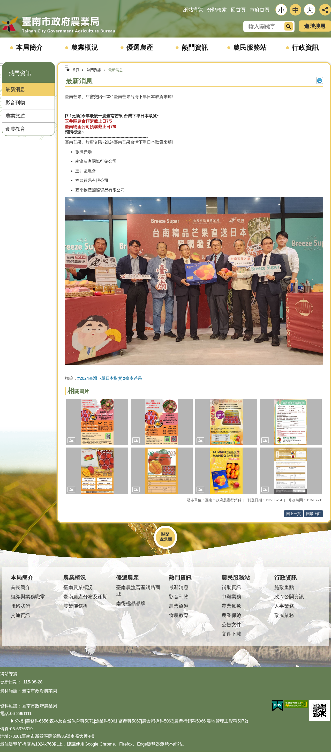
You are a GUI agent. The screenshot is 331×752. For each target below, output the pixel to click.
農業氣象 (231, 606)
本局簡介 (29, 47)
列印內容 (319, 80)
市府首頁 (259, 9)
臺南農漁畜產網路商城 (138, 591)
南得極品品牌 (131, 603)
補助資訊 (231, 587)
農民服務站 (250, 47)
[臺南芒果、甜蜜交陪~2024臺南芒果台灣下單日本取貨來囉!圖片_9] (319, 710)
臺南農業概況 (78, 587)
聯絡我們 (20, 606)
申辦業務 (231, 596)
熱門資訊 (195, 47)
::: (1, 64)
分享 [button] (325, 10)
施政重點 (284, 587)
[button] (97, 422)
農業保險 (231, 615)
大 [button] (309, 10)
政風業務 (284, 615)
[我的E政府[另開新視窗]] (277, 706)
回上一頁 (293, 514)
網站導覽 (193, 9)
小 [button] (281, 10)
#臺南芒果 (132, 378)
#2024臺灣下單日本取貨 (99, 378)
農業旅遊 (15, 115)
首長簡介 (20, 587)
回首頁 (238, 9)
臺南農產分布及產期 (85, 596)
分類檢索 (217, 9)
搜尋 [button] (288, 26)
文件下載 (231, 634)
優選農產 (139, 47)
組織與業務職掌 (28, 596)
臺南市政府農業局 (58, 25)
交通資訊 (20, 615)
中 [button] (295, 10)
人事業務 (284, 606)
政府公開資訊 (289, 596)
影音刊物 (15, 102)
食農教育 (15, 129)
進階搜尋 (315, 26)
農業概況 (84, 47)
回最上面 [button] (313, 514)
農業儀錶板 (75, 606)
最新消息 (15, 89)
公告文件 (231, 624)
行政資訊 (305, 47)
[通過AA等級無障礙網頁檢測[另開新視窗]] (296, 704)
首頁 (75, 70)
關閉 (165, 534)
